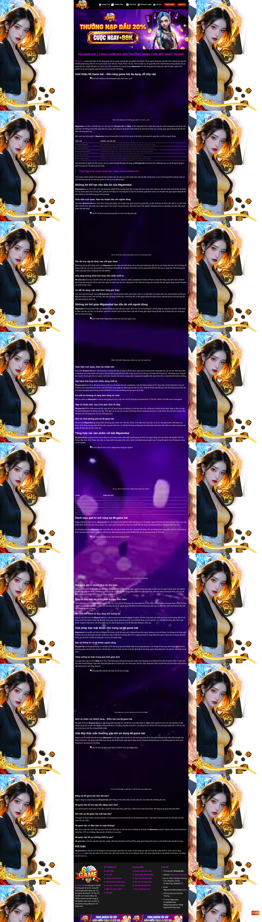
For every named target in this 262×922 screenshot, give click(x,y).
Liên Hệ (109, 875)
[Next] (183, 29)
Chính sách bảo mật (114, 878)
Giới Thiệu (110, 871)
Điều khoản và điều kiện (115, 882)
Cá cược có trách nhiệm (115, 885)
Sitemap (109, 893)
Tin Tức (159, 4)
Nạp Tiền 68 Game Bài (143, 878)
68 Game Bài (80, 885)
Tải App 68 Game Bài (143, 885)
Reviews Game (146, 4)
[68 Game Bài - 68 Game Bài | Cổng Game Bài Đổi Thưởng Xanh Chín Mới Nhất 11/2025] (85, 4)
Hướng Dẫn (118, 4)
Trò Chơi (132, 4)
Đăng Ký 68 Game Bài (143, 871)
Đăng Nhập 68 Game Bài (144, 875)
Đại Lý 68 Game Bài (142, 889)
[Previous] (78, 29)
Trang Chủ (106, 4)
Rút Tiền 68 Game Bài (143, 882)
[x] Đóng (255, 913)
